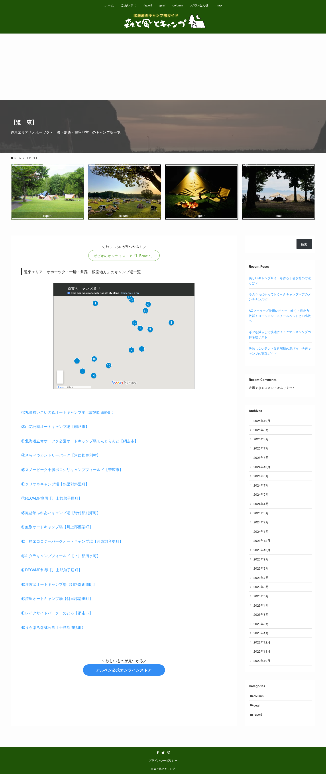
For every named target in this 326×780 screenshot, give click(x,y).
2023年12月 (261, 540)
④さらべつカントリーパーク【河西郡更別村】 (60, 455)
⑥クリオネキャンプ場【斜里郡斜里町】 (55, 484)
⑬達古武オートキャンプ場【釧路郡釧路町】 (59, 584)
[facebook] (158, 753)
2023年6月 (261, 586)
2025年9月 (261, 430)
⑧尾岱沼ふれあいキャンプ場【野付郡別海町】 (60, 512)
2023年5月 (261, 596)
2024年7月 (261, 485)
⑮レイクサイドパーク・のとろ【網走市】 (57, 613)
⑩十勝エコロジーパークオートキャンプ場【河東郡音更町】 (72, 541)
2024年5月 (261, 494)
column (258, 696)
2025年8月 (261, 439)
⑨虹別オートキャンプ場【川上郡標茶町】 (57, 526)
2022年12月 (261, 642)
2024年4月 (261, 503)
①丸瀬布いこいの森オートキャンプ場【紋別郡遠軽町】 (68, 412)
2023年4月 (261, 605)
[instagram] (168, 753)
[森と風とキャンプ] (163, 21)
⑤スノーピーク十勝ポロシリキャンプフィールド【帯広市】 (72, 469)
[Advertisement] (163, 67)
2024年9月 (261, 476)
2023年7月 (261, 577)
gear (256, 705)
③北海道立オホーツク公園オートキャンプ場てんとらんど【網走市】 (79, 440)
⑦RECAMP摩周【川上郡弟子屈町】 (51, 498)
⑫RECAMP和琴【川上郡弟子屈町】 (51, 569)
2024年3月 (261, 513)
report (257, 714)
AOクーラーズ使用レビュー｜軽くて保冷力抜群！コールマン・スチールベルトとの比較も (280, 315)
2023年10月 (261, 550)
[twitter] (163, 753)
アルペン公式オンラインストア (124, 670)
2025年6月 (261, 457)
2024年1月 (261, 531)
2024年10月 (261, 467)
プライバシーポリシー (163, 760)
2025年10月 (261, 420)
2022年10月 (261, 660)
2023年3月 (261, 614)
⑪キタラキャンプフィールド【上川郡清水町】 (60, 555)
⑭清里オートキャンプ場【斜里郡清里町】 (57, 598)
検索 (304, 244)
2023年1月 (261, 633)
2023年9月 (261, 559)
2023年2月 (261, 624)
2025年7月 (261, 448)
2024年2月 (261, 522)
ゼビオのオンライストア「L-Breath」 (124, 255)
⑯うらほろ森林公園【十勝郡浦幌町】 (53, 627)
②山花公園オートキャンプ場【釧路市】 (55, 426)
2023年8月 (261, 568)
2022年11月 (261, 651)
